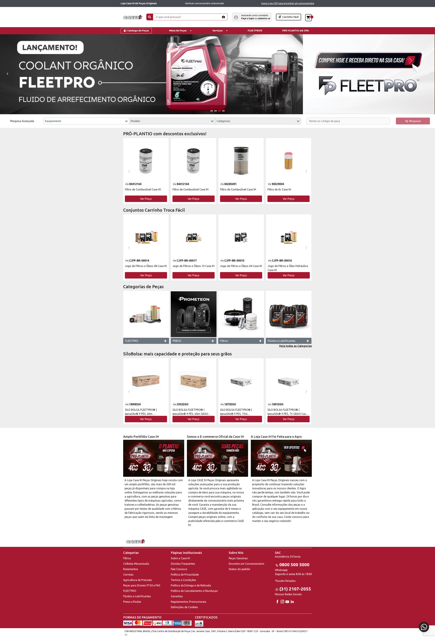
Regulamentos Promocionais (188, 601)
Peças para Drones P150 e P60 (141, 585)
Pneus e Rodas (132, 601)
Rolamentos (130, 569)
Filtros (224, 340)
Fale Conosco (179, 569)
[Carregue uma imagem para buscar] (223, 17)
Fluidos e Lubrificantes (281, 340)
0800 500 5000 (294, 564)
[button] (252, 17)
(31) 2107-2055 (295, 588)
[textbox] (86, 121)
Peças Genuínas (238, 558)
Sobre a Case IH (180, 558)
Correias (128, 574)
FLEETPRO (131, 340)
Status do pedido (239, 569)
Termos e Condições (183, 579)
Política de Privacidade (185, 574)
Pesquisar (414, 121)
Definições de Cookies (184, 607)
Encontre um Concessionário (246, 563)
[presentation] (7, 73)
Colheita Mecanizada (136, 563)
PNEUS (177, 340)
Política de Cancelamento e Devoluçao (194, 590)
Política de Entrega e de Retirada (191, 585)
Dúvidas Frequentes (183, 563)
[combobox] (86, 121)
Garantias (177, 596)
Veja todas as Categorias (295, 345)
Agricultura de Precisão (137, 579)
